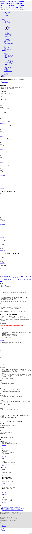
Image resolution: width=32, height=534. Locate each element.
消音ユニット (4, 445)
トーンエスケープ (29, 277)
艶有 (27, 279)
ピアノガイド (4, 50)
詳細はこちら (4, 456)
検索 (2, 525)
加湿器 (6, 66)
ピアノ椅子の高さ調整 (8, 59)
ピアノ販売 (7, 21)
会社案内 (3, 75)
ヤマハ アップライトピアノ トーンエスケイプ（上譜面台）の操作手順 (9, 61)
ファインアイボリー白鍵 (5, 279)
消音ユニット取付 (6, 47)
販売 (4, 20)
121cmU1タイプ (2, 276)
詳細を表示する (2, 123)
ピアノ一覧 (3, 11)
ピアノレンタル (7, 29)
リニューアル (16, 279)
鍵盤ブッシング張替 (8, 34)
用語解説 (5, 53)
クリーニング (6, 41)
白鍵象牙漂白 (7, 39)
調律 (4, 42)
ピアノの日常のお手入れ (9, 55)
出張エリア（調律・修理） (8, 49)
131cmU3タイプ (8, 276)
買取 (4, 46)
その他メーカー (7, 15)
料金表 (5, 48)
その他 (8, 28)
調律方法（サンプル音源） (9, 43)
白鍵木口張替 (7, 36)
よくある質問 (6, 73)
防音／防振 (8, 25)
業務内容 (3, 19)
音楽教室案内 (6, 74)
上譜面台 (22, 279)
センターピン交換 (8, 35)
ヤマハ (6, 14)
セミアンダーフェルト (16, 277)
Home (3, 528)
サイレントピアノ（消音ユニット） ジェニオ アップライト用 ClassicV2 (12, 510)
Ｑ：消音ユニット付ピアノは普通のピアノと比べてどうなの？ (11, 507)
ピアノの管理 (6, 54)
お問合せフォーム (3, 340)
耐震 (7, 26)
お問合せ (3, 76)
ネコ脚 (1, 279)
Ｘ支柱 (3, 281)
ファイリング (7, 32)
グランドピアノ (6, 16)
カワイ (6, 13)
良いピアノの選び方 (5, 82)
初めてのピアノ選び (5, 81)
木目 (25, 279)
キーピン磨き (7, 33)
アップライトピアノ (7, 12)
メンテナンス (9, 27)
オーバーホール (7, 40)
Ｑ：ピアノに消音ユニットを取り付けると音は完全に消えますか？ (12, 509)
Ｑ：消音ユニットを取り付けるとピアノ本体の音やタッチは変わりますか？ (13, 508)
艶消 (29, 279)
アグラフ (13, 276)
